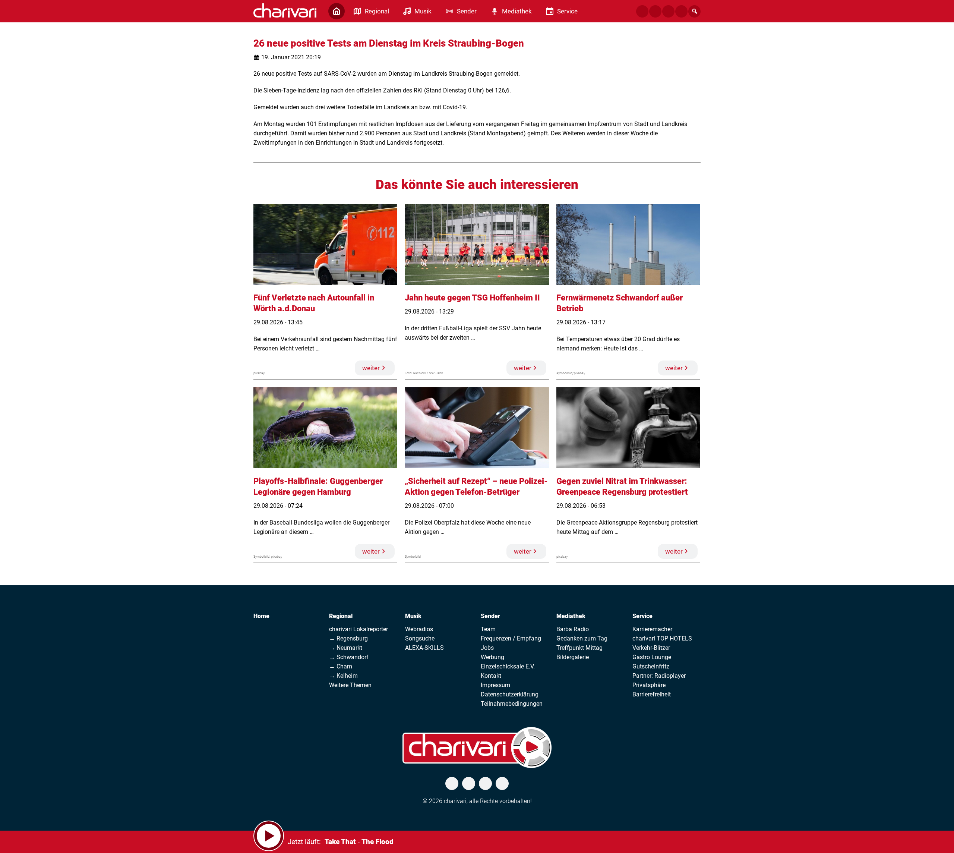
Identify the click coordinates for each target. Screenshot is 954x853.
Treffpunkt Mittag (579, 647)
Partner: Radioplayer (659, 675)
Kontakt (491, 675)
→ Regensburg (348, 638)
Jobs (487, 647)
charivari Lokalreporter (358, 629)
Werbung (492, 657)
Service (642, 616)
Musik (413, 616)
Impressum (495, 685)
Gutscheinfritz (650, 666)
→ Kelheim (343, 675)
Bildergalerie (572, 657)
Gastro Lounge (651, 657)
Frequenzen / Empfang (511, 638)
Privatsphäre (649, 685)
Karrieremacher (652, 629)
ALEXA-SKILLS (424, 647)
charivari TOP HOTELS (662, 638)
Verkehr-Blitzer (651, 647)
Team (488, 629)
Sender (490, 616)
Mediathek (570, 616)
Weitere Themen (350, 685)
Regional (341, 616)
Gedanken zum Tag (581, 638)
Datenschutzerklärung (509, 694)
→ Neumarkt (345, 647)
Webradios (419, 629)
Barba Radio (572, 629)
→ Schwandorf (349, 657)
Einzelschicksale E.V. (508, 666)
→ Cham (340, 666)
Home (261, 616)
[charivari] (284, 10)
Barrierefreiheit (651, 694)
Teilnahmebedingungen (512, 703)
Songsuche (420, 638)
